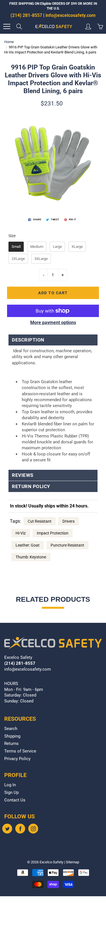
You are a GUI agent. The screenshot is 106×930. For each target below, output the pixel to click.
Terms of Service (20, 751)
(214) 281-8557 (26, 15)
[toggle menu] (7, 26)
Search (10, 728)
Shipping (12, 736)
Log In (10, 785)
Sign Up (11, 792)
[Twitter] (7, 829)
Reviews (22, 475)
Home (9, 42)
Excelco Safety (51, 862)
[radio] (16, 247)
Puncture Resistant (67, 545)
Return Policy (31, 486)
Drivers (68, 521)
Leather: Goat (28, 545)
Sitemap (72, 862)
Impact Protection (52, 533)
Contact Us (14, 800)
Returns (11, 743)
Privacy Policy (17, 758)
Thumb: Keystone (31, 557)
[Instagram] (33, 829)
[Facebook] (20, 829)
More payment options (53, 322)
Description (29, 340)
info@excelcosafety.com (71, 15)
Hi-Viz (21, 533)
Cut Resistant (39, 521)
